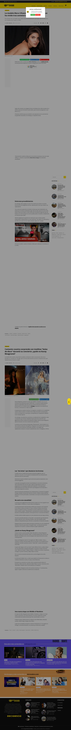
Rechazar (38, 14)
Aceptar (32, 14)
